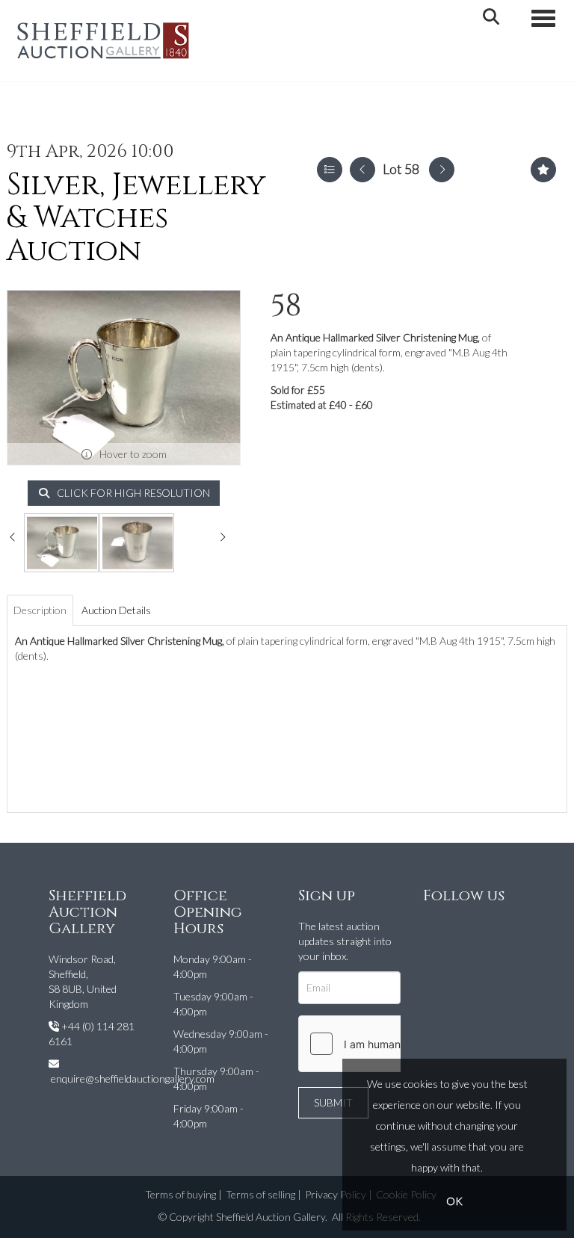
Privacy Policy (335, 1194)
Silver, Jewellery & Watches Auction (136, 218)
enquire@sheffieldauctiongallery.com (133, 1078)
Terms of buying (180, 1194)
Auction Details (116, 610)
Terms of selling (260, 1194)
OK (454, 1201)
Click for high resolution (132, 492)
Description (40, 610)
